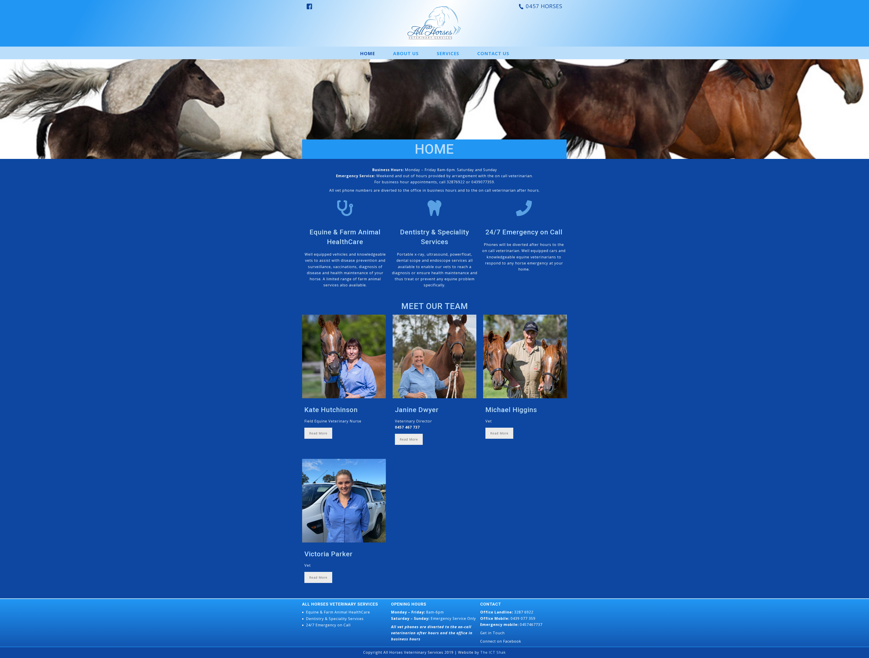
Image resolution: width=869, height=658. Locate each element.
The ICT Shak (493, 652)
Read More (318, 433)
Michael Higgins (511, 410)
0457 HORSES (543, 6)
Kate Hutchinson (331, 410)
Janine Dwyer (417, 410)
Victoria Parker (328, 554)
